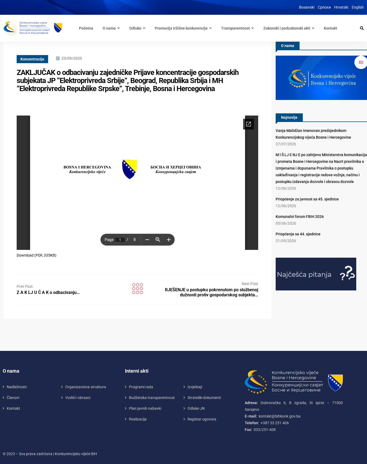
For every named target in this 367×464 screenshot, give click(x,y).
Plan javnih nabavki (145, 408)
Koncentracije (32, 59)
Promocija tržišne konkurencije (181, 28)
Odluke (135, 28)
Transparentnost (235, 28)
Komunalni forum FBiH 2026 (300, 216)
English (358, 7)
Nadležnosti (17, 387)
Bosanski (306, 7)
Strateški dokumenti (204, 397)
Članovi (13, 397)
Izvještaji (195, 387)
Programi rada (141, 387)
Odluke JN (196, 408)
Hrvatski (341, 7)
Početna (86, 28)
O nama (109, 28)
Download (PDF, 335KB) (36, 255)
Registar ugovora (202, 419)
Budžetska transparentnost (152, 397)
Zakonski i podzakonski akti (286, 28)
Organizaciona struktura (85, 387)
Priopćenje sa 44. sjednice (298, 234)
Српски (324, 7)
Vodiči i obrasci (77, 397)
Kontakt (330, 28)
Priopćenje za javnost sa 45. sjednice (307, 199)
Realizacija (138, 419)
